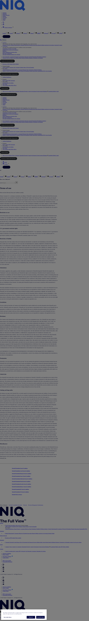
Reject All (31, 617)
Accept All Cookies (40, 617)
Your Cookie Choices (7, 617)
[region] (24, 614)
